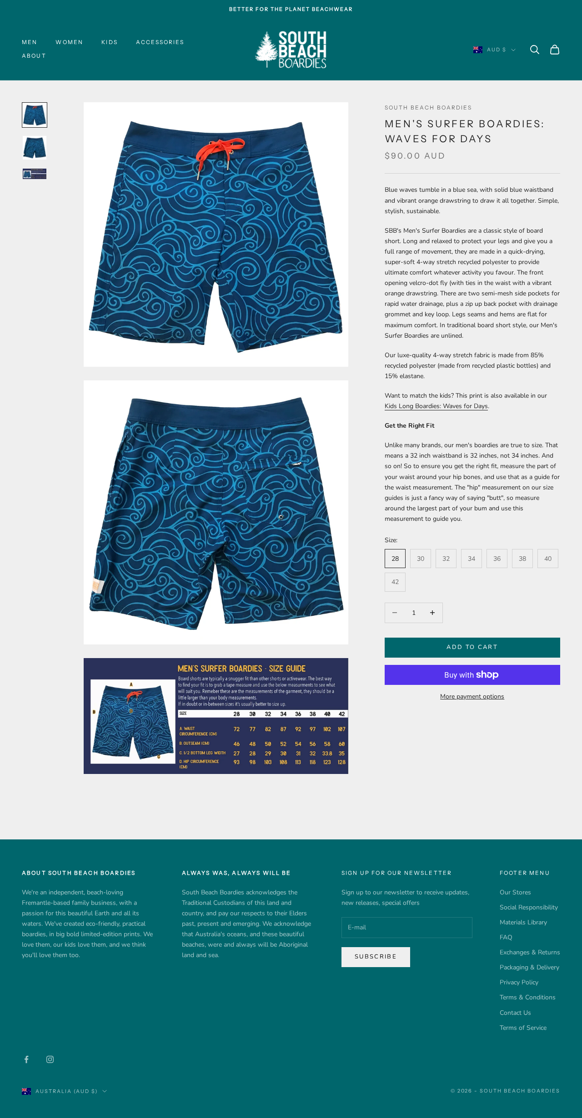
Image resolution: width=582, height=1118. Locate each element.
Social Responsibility (529, 907)
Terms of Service (523, 1027)
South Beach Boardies (428, 107)
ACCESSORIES (160, 42)
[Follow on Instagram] (50, 1059)
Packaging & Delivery (529, 967)
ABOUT (34, 56)
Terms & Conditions (528, 997)
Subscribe (376, 957)
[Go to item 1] (34, 115)
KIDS (109, 42)
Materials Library (523, 922)
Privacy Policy (519, 982)
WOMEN (69, 42)
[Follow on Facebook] (26, 1059)
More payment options (472, 696)
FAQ (506, 937)
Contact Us (515, 1012)
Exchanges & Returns (530, 952)
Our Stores (515, 892)
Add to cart (472, 647)
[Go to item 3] (34, 174)
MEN (29, 42)
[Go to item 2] (34, 147)
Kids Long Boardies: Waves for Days (436, 406)
